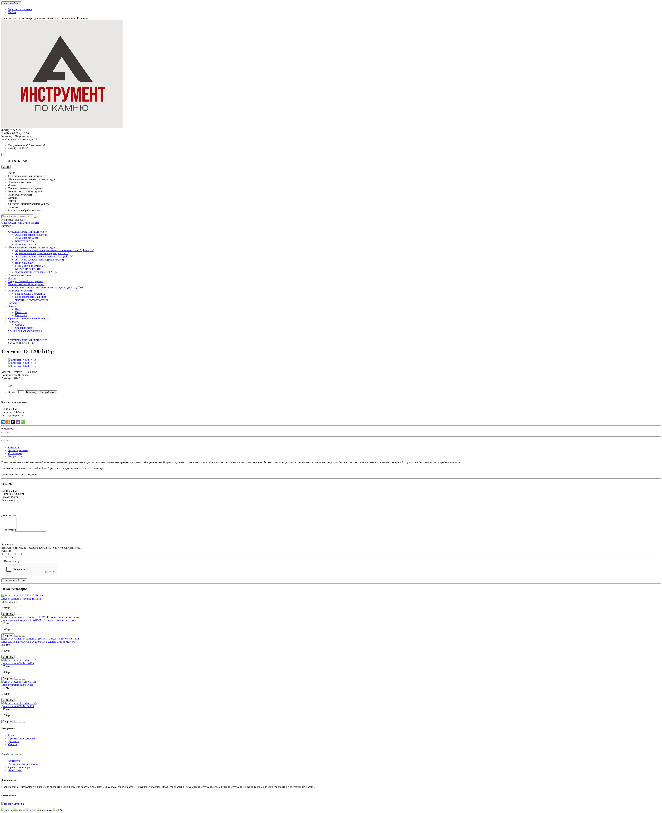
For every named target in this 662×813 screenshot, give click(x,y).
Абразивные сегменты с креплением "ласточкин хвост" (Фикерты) (54, 250)
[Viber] (18, 422)
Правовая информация (21, 738)
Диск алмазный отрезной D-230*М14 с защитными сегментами (38, 641)
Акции (13, 222)
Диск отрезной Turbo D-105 (17, 663)
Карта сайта (15, 770)
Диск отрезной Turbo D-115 (17, 684)
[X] (13, 422)
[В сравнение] (9, 432)
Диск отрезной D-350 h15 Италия (21, 598)
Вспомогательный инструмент (26, 284)
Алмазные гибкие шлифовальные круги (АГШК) (44, 256)
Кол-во (12, 392)
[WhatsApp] (23, 422)
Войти (12, 12)
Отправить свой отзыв (14, 580)
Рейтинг (6, 550)
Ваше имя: (7, 500)
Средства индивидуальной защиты (28, 318)
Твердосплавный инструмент (25, 281)
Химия (12, 306)
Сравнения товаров (19, 767)
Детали (12, 302)
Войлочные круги (25, 262)
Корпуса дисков (24, 240)
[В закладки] (6, 432)
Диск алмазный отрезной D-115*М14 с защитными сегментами (38, 620)
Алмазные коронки (19, 275)
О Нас (5, 222)
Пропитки (21, 315)
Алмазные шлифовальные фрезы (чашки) (39, 259)
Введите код (11, 561)
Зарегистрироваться (20, 9)
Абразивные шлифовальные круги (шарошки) (42, 253)
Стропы (19, 324)
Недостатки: (8, 529)
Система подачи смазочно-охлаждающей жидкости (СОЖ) (49, 287)
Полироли (21, 312)
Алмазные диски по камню (31, 234)
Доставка (13, 741)
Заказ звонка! (26, 145)
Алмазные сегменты (27, 237)
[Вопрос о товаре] (2, 432)
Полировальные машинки (30, 296)
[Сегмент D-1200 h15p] (22, 359)
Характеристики (18, 450)
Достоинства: (9, 515)
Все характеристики (13, 415)
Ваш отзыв (7, 544)
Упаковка (13, 321)
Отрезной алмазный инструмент (27, 231)
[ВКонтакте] (3, 422)
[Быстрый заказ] (16, 614)
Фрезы (12, 278)
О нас (11, 735)
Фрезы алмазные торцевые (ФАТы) (36, 271)
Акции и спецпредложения (24, 764)
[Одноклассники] (8, 422)
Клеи (18, 309)
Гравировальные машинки (30, 293)
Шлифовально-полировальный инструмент (33, 247)
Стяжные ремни (24, 327)
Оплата (22, 222)
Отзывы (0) (15, 453)
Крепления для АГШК (28, 268)
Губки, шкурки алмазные (30, 265)
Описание (14, 447)
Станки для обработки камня (25, 330)
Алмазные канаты (25, 244)
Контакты (33, 222)
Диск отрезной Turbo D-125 (17, 706)
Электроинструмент (20, 290)
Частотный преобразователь (31, 299)
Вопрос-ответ (16, 456)
